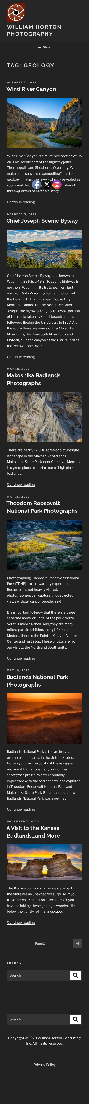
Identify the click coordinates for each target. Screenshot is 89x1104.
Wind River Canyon (31, 89)
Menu (47, 47)
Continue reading (21, 202)
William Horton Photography (34, 30)
